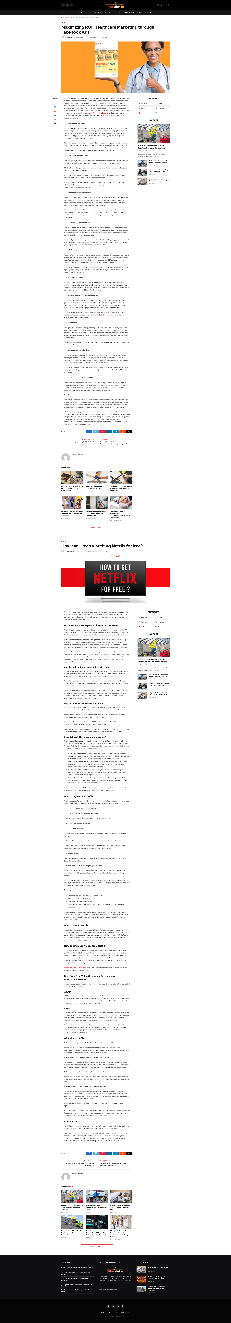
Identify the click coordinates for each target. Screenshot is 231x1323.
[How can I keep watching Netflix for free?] (115, 581)
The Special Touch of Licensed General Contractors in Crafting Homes (119, 1234)
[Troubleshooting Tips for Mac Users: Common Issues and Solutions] (121, 477)
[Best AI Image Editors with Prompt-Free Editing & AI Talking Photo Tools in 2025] (97, 1222)
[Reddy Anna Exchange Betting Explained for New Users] (141, 1279)
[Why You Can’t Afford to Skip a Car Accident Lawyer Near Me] (142, 181)
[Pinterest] (55, 120)
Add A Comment (96, 527)
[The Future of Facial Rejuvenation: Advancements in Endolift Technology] (121, 502)
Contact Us (125, 1312)
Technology (128, 12)
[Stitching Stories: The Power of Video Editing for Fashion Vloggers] (72, 502)
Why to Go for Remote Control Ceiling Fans (94, 487)
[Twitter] (55, 107)
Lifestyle (107, 12)
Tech (63, 22)
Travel (140, 12)
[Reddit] (55, 111)
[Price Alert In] (115, 5)
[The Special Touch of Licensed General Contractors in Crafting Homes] (121, 1222)
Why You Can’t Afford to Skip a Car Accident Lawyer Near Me (159, 180)
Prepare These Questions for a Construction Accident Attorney (152, 146)
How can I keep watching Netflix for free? (80, 442)
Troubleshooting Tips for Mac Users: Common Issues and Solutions (121, 488)
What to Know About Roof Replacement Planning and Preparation (71, 1233)
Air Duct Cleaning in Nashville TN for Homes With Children (158, 161)
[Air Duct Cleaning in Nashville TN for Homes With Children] (142, 163)
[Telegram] (55, 115)
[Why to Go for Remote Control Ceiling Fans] (97, 477)
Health (117, 12)
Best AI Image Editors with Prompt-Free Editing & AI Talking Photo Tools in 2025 (96, 1233)
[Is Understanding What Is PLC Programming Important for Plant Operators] (72, 477)
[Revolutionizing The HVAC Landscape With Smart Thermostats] (97, 502)
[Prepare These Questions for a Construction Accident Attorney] (154, 133)
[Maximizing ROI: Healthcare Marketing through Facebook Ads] (115, 67)
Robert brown (71, 37)
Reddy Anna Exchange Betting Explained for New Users (157, 1278)
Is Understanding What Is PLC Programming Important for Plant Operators (72, 488)
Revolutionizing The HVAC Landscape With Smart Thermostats (95, 514)
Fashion (97, 12)
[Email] (55, 124)
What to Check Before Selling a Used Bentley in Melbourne (159, 171)
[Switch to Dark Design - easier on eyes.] (169, 5)
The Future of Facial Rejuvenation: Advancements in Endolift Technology (120, 515)
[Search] (169, 13)
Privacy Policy (113, 1312)
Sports (149, 12)
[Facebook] (55, 103)
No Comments (93, 37)
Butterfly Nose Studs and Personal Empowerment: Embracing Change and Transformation (113, 444)
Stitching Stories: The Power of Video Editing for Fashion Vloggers (72, 514)
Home (81, 12)
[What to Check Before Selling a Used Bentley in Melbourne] (142, 172)
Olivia (140, 150)
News (88, 12)
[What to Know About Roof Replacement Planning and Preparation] (72, 1222)
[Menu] (62, 13)
